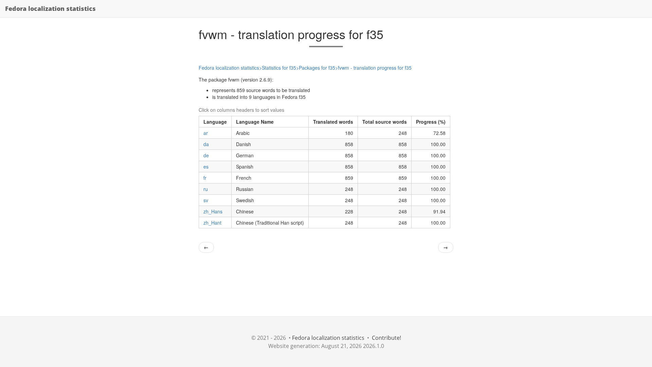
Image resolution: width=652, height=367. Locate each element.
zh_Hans (212, 211)
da (206, 144)
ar (205, 132)
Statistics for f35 (279, 67)
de (206, 155)
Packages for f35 (317, 67)
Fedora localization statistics (50, 8)
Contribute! (386, 338)
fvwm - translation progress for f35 (375, 67)
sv (205, 200)
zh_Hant (212, 222)
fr (204, 177)
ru (205, 189)
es (206, 166)
